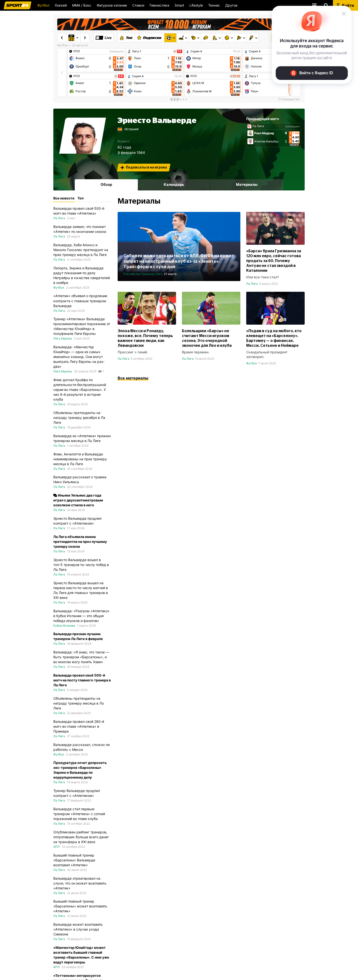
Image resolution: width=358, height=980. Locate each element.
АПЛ (56, 846)
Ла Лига (258, 126)
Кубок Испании (64, 625)
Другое (231, 5)
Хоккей (61, 5)
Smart (179, 5)
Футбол (43, 5)
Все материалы (133, 378)
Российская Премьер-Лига (143, 274)
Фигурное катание (112, 5)
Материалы (246, 184)
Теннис (214, 5)
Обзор (106, 184)
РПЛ (77, 51)
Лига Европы (62, 338)
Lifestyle (196, 5)
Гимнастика (159, 5)
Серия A (138, 76)
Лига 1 (136, 51)
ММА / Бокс (81, 5)
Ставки (138, 5)
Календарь (174, 184)
